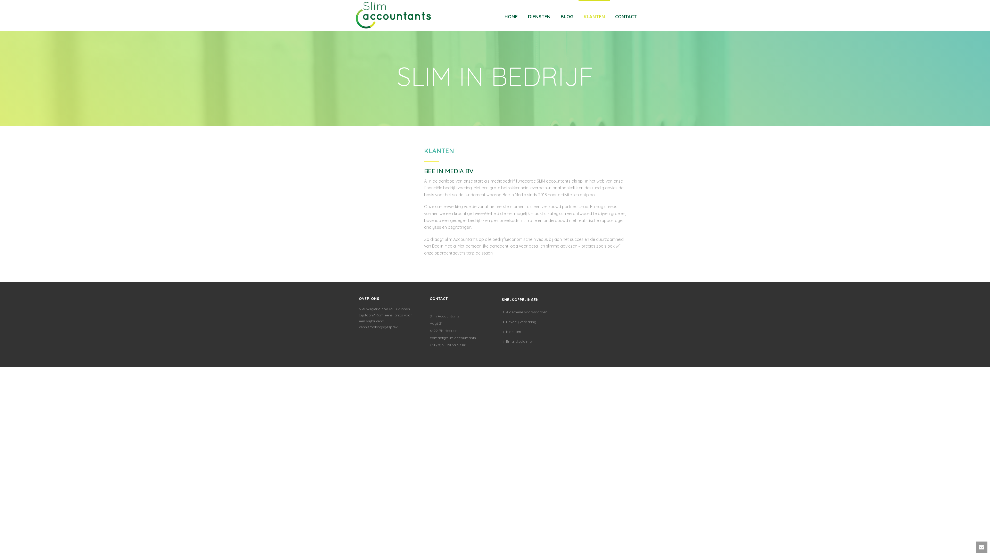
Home (511, 17)
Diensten (539, 17)
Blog (567, 17)
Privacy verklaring (521, 322)
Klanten (594, 17)
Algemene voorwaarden (526, 312)
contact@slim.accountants (453, 337)
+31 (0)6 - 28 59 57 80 (448, 345)
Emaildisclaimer (519, 341)
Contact (626, 17)
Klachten (513, 331)
